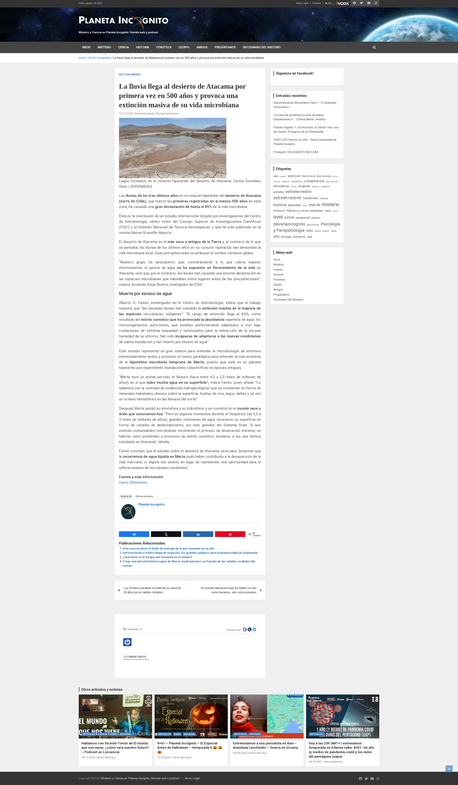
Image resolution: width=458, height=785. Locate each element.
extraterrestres (287, 197)
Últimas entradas (144, 496)
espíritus (325, 186)
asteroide (294, 176)
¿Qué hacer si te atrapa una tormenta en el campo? (157, 557)
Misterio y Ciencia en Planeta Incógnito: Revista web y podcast (118, 32)
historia (279, 205)
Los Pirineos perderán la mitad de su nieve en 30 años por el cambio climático (152, 590)
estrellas (278, 192)
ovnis (289, 217)
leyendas (294, 205)
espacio (315, 186)
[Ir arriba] (449, 768)
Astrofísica (308, 176)
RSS (329, 3)
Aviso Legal (302, 3)
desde (294, 186)
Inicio (86, 47)
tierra (333, 230)
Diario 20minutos (133, 482)
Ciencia (123, 47)
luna (305, 205)
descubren (281, 186)
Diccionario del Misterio (262, 47)
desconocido (332, 181)
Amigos (202, 47)
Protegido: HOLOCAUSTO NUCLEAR (295, 152)
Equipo (184, 47)
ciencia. (286, 181)
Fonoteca (164, 47)
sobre (318, 230)
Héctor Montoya (106, 757)
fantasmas (310, 198)
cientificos (296, 181)
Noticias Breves (130, 74)
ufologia (286, 237)
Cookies (316, 3)
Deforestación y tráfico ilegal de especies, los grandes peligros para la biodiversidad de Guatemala (190, 553)
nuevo (335, 211)
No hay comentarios (168, 113)
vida (309, 237)
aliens (283, 176)
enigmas (304, 186)
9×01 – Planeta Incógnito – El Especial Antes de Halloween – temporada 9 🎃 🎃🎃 (189, 747)
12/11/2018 (126, 113)
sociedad (125, 734)
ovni (278, 217)
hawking (324, 198)
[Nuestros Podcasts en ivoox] (342, 3)
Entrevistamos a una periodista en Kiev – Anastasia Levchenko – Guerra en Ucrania (265, 745)
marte (314, 204)
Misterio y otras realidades (305, 210)
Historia (142, 47)
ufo (276, 236)
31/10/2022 (164, 757)
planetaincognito (289, 224)
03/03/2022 (240, 753)
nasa (328, 210)
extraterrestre (298, 191)
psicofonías (313, 224)
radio (309, 230)
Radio (113, 734)
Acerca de (126, 496)
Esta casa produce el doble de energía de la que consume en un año (168, 548)
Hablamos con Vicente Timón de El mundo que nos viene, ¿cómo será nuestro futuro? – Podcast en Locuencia (115, 747)
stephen (325, 231)
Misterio (104, 47)
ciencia (276, 181)
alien (276, 176)
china (335, 176)
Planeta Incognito (144, 113)
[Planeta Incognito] (128, 506)
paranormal (303, 217)
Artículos (88, 734)
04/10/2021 (315, 761)
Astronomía (324, 176)
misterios (279, 210)
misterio (330, 204)
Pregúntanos (225, 47)
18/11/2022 (88, 757)
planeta (315, 217)
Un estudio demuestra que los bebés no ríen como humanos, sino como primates (228, 590)
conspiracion (314, 181)
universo (299, 237)
